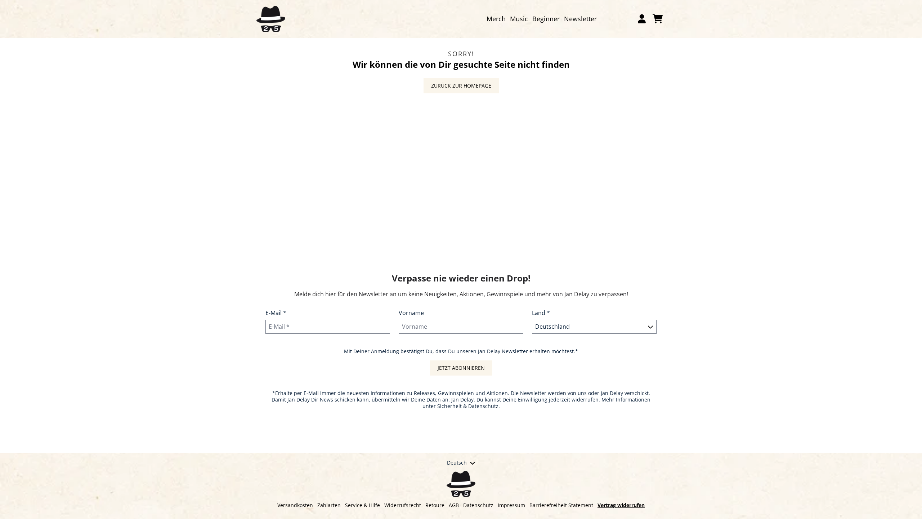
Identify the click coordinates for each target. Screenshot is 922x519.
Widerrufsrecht (402, 505)
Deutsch (457, 462)
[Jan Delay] (270, 19)
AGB (454, 505)
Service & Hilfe (362, 505)
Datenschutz (478, 505)
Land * (541, 313)
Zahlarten (329, 505)
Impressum (511, 505)
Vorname (411, 313)
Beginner (546, 18)
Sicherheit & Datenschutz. (468, 406)
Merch (496, 18)
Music (519, 18)
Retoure (434, 505)
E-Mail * (275, 313)
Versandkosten (295, 505)
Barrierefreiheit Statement (561, 505)
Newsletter (580, 18)
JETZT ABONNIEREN (461, 367)
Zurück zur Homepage (461, 85)
